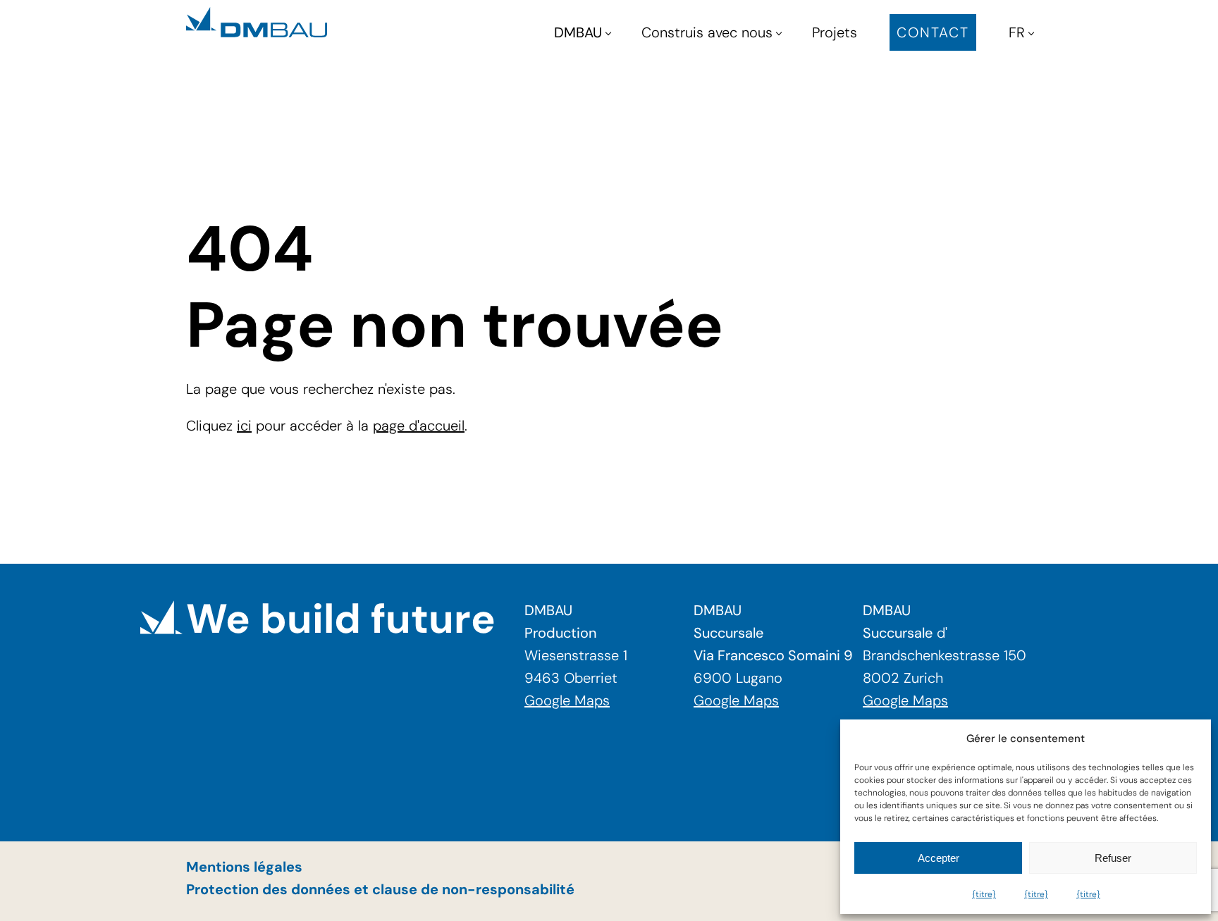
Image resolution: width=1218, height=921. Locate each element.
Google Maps (567, 700)
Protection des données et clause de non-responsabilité (380, 889)
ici (244, 425)
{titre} (984, 894)
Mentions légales (244, 867)
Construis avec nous (707, 32)
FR (1017, 32)
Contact (933, 32)
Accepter (938, 858)
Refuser (1113, 858)
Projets (834, 32)
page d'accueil (419, 425)
